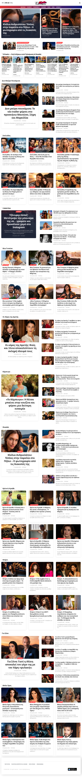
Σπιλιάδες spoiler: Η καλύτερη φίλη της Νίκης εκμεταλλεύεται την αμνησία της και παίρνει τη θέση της (68, 158)
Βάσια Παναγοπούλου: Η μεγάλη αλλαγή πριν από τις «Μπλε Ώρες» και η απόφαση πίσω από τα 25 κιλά (68, 707)
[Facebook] (2, 2)
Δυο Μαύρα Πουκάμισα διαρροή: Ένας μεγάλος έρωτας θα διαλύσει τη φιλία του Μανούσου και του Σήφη (68, 111)
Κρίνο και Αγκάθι (6, 505)
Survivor (3, 73)
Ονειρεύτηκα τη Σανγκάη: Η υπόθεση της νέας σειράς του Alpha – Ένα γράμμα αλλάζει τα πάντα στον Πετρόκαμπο (71, 30)
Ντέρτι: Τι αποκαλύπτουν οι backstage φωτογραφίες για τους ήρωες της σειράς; (67, 581)
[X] (4, 2)
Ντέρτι (44, 26)
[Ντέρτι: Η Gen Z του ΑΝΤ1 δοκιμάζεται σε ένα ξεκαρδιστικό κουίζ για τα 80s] (41, 602)
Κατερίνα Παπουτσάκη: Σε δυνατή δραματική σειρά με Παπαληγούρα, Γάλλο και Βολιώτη (40, 68)
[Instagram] (10, 2)
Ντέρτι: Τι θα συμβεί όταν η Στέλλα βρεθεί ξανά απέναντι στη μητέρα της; (40, 581)
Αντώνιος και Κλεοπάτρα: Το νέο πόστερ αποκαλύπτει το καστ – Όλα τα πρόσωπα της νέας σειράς (27, 46)
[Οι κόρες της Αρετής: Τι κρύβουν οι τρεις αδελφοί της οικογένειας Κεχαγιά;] (48, 324)
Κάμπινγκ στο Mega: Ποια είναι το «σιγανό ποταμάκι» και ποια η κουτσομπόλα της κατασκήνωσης (67, 414)
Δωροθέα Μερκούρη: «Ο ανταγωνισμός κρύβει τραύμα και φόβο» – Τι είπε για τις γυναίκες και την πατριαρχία (67, 446)
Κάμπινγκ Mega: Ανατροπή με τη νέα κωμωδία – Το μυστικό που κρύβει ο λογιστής (67, 389)
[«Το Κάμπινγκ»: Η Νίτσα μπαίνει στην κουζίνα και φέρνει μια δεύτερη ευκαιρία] (19, 385)
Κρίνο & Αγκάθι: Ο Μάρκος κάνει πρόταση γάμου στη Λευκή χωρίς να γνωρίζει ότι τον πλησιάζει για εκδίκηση (40, 544)
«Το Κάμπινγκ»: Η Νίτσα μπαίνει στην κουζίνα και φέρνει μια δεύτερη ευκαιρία (20, 404)
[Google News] (8, 2)
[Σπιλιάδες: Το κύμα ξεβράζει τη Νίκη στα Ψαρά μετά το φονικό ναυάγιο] (13, 180)
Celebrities (7, 208)
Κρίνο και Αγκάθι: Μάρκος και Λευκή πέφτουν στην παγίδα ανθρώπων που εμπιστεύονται (13, 544)
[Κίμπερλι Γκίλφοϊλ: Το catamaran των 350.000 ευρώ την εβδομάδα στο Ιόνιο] (46, 214)
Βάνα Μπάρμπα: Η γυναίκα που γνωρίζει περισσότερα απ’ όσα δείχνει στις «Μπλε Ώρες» (29, 68)
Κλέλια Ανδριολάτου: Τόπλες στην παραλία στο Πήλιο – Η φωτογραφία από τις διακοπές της (19, 28)
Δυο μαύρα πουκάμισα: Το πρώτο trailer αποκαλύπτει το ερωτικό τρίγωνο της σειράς (66, 124)
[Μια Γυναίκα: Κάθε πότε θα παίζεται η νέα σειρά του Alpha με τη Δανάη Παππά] (68, 291)
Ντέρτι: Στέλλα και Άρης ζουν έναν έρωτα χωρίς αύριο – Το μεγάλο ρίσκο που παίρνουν (50, 31)
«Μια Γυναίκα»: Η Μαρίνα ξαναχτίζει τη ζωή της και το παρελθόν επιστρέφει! (40, 303)
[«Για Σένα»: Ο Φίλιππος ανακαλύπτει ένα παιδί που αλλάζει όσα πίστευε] (48, 678)
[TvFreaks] (41, 3)
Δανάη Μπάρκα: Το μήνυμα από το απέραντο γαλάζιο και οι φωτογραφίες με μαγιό (68, 432)
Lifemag (49, 73)
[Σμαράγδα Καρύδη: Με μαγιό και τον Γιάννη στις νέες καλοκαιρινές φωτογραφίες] (46, 225)
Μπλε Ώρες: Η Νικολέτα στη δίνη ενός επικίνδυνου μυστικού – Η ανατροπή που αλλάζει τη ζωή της (67, 46)
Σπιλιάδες (6, 135)
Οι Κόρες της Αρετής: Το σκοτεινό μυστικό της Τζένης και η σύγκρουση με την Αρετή (67, 333)
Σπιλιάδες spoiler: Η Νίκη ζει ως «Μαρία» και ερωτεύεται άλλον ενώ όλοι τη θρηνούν (40, 192)
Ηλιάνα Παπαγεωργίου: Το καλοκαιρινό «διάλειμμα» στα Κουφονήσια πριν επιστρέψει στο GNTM (17, 68)
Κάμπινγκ (6, 371)
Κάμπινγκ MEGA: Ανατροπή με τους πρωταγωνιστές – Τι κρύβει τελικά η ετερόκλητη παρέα (67, 401)
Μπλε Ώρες (59, 42)
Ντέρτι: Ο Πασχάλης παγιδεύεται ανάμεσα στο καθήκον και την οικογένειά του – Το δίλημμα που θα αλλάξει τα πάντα (67, 616)
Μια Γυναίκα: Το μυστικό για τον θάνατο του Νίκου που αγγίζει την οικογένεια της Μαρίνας (40, 270)
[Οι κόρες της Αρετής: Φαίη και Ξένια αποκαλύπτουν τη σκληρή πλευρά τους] (20, 331)
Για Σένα (5, 633)
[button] (79, 3)
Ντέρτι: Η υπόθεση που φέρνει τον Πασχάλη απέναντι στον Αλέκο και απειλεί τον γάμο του (13, 615)
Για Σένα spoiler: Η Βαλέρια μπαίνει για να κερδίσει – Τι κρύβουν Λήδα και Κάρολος (67, 664)
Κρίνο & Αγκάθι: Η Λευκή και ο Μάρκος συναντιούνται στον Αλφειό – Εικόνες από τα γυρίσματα (13, 510)
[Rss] (12, 2)
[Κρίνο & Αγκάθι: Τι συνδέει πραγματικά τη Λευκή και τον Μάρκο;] (68, 498)
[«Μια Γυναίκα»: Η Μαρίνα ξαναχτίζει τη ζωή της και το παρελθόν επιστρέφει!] (41, 291)
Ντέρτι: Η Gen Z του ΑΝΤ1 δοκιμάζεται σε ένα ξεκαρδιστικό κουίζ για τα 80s (41, 614)
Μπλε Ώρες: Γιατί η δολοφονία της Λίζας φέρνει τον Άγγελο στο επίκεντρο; (67, 742)
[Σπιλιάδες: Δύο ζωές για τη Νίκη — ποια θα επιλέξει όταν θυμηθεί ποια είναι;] (41, 145)
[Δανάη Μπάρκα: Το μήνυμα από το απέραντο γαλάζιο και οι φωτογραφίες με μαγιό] (48, 434)
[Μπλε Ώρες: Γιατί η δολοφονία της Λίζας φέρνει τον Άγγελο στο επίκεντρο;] (68, 730)
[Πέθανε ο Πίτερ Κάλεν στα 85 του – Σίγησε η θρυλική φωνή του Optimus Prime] (48, 479)
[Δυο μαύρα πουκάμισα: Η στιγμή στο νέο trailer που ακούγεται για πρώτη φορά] (48, 87)
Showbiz (6, 21)
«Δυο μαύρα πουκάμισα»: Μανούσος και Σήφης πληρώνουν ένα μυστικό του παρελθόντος (67, 99)
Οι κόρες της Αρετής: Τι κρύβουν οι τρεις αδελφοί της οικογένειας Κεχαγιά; (68, 321)
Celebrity (72, 73)
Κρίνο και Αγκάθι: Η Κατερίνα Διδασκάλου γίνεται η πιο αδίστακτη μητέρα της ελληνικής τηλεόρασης (68, 544)
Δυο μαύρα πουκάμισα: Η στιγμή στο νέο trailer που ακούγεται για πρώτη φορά (67, 86)
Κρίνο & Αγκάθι (9, 488)
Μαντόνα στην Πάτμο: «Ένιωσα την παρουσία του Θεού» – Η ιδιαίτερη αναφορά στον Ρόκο (64, 236)
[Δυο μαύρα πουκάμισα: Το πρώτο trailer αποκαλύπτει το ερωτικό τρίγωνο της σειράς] (48, 126)
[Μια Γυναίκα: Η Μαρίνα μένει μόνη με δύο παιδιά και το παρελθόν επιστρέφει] (68, 258)
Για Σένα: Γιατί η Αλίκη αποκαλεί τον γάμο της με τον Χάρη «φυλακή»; (20, 664)
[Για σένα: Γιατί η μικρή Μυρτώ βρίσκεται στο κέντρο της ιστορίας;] (48, 640)
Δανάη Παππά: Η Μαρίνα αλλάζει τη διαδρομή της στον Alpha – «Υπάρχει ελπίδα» (13, 269)
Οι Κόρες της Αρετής (10, 317)
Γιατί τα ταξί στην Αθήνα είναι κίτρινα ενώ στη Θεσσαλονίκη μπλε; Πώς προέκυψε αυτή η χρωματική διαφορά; (64, 68)
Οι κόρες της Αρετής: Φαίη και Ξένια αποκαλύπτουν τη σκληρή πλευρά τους (20, 348)
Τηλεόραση (65, 24)
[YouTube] (6, 2)
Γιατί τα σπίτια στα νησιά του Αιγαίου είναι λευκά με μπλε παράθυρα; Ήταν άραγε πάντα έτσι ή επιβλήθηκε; (52, 68)
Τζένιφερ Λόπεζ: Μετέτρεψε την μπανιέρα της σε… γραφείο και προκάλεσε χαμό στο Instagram (74, 68)
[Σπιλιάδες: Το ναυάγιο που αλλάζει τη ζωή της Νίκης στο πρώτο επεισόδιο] (13, 145)
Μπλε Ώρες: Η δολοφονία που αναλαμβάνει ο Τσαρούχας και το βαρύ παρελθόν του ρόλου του (13, 743)
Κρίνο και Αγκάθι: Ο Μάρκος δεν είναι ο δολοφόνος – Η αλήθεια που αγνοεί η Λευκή (40, 509)
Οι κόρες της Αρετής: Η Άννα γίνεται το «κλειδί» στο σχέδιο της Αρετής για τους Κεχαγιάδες (68, 346)
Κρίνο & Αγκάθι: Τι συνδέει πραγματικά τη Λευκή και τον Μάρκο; (68, 509)
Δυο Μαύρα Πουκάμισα (11, 81)
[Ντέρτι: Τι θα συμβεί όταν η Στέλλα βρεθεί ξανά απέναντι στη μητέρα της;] (41, 569)
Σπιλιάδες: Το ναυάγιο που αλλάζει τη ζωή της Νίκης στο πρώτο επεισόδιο (13, 157)
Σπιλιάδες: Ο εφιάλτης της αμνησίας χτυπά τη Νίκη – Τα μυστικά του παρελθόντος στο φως (68, 193)
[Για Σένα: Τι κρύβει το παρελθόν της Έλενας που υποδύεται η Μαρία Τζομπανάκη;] (48, 653)
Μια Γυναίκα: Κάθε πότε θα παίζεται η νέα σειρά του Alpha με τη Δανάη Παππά (67, 303)
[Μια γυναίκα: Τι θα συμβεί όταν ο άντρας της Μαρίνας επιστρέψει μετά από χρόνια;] (13, 291)
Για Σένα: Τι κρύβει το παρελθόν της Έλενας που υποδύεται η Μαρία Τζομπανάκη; (66, 651)
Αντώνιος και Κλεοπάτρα (22, 42)
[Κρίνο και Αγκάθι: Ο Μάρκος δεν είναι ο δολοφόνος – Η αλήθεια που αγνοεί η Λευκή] (41, 498)
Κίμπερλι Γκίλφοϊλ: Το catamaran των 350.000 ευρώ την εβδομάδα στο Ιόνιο (65, 212)
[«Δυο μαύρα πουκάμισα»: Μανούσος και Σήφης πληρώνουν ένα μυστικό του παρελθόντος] (48, 100)
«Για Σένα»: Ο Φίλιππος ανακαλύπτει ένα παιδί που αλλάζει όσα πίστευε (67, 676)
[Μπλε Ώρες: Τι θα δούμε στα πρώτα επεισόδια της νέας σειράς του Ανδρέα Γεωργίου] (41, 730)
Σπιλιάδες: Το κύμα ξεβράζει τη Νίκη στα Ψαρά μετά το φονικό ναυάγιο (12, 192)
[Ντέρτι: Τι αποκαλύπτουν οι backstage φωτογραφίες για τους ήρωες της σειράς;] (68, 569)
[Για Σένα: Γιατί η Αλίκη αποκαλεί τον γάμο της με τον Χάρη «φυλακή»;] (20, 647)
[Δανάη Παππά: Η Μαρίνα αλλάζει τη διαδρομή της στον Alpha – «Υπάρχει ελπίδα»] (13, 258)
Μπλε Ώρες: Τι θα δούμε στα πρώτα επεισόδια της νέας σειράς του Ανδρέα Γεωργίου (40, 742)
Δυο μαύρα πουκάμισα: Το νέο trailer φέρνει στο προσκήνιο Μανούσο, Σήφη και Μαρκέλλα (20, 113)
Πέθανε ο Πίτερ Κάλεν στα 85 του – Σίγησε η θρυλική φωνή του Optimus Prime (67, 477)
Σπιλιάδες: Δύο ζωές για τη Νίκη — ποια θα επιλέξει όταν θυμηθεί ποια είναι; (41, 157)
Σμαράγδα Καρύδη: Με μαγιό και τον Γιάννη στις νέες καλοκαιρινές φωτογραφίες (64, 224)
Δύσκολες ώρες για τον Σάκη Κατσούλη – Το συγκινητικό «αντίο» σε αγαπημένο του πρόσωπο (6, 68)
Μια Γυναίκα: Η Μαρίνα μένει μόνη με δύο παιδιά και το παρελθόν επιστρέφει (68, 269)
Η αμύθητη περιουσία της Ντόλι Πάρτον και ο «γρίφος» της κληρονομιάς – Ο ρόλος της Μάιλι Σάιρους (66, 462)
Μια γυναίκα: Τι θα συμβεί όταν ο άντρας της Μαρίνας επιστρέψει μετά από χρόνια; (13, 303)
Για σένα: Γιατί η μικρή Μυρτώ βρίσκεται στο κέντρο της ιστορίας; (66, 638)
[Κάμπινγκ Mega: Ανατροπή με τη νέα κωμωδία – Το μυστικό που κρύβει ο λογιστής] (48, 391)
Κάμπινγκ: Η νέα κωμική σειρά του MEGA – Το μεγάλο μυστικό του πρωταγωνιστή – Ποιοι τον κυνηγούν (68, 377)
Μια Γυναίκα (7, 248)
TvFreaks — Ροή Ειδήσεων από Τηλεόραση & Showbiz (22, 54)
